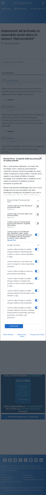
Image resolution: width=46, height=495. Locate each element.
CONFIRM (14, 326)
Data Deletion (8, 334)
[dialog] (23, 247)
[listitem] (23, 200)
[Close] (41, 159)
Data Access (21, 334)
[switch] (37, 206)
